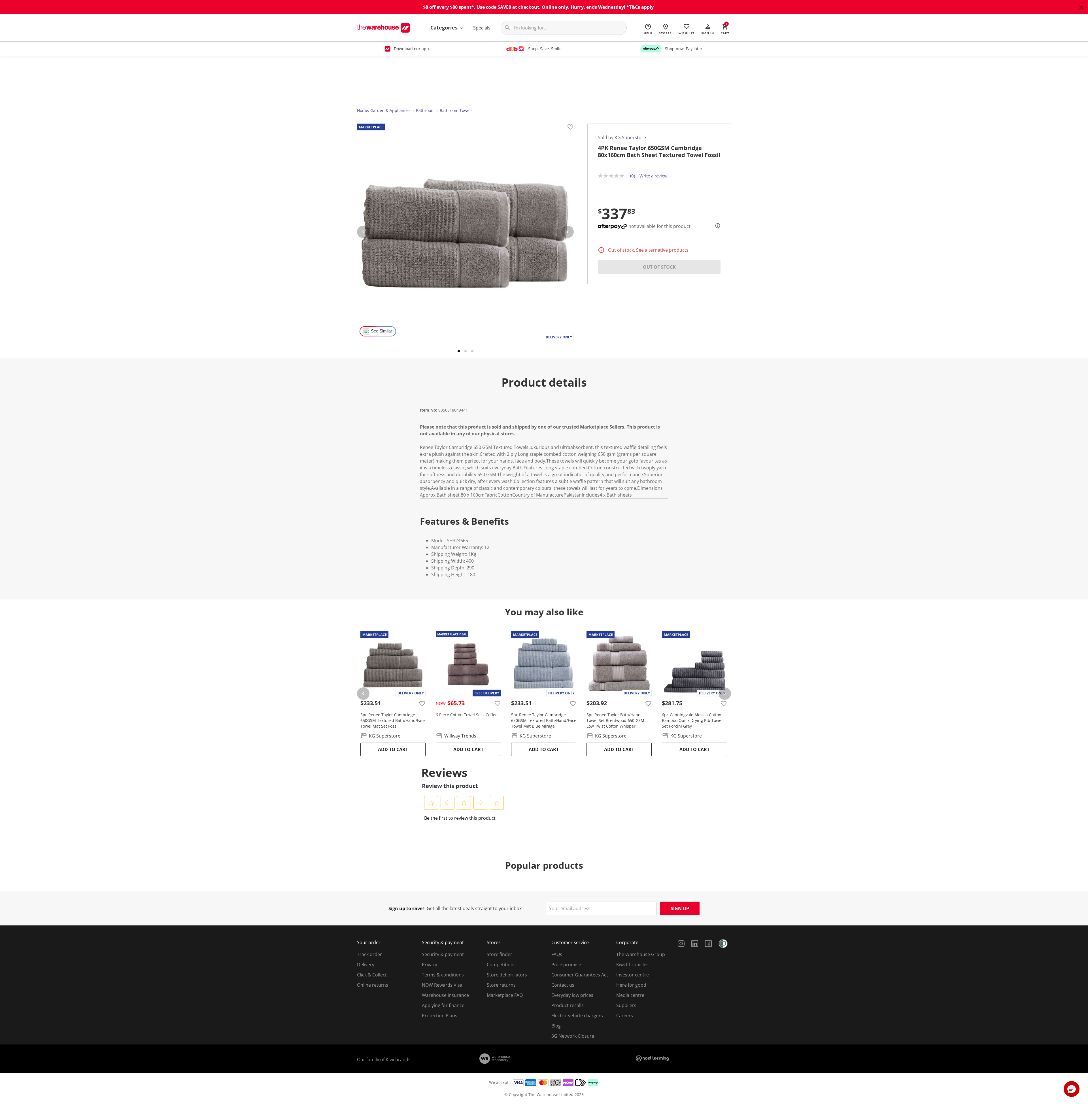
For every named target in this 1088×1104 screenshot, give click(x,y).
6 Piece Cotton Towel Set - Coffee (467, 714)
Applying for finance (443, 1005)
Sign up (680, 908)
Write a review (653, 176)
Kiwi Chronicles (632, 964)
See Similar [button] (381, 331)
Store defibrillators (507, 975)
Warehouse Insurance (445, 995)
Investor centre (632, 975)
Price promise (566, 964)
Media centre (630, 995)
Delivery (365, 964)
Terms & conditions (443, 975)
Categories (444, 27)
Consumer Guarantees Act (579, 975)
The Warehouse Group (640, 954)
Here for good (631, 985)
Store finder (499, 954)
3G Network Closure (572, 1036)
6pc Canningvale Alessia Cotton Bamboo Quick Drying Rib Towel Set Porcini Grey (692, 720)
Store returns (501, 985)
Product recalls (567, 1005)
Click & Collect (372, 975)
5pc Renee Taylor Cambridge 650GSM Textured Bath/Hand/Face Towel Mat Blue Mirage (543, 720)
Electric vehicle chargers (577, 1015)
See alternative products (662, 250)
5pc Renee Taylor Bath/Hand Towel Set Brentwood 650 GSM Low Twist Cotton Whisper (615, 720)
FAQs (556, 954)
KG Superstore (630, 137)
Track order (369, 954)
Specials (481, 28)
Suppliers (626, 1005)
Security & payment (443, 954)
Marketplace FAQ (505, 995)
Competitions (501, 964)
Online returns (372, 985)
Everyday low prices (572, 995)
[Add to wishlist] (570, 128)
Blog (556, 1026)
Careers (624, 1015)
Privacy (429, 964)
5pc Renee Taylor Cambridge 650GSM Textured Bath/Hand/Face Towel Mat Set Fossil (393, 720)
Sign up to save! (406, 908)
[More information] (716, 225)
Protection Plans (439, 1015)
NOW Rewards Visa (442, 985)
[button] (707, 29)
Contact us (562, 985)
